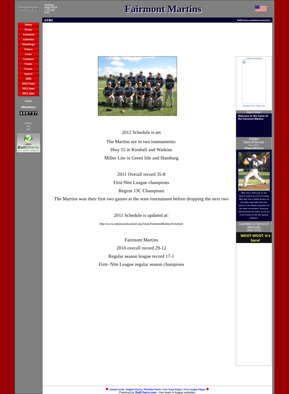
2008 (28, 78)
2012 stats (28, 93)
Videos (28, 49)
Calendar (28, 39)
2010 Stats (28, 83)
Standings (28, 44)
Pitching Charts (152, 389)
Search (28, 73)
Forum (28, 68)
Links (28, 54)
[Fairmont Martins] (254, 102)
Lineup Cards (116, 389)
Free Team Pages (172, 389)
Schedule (28, 34)
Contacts (28, 59)
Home (28, 24)
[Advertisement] (28, 221)
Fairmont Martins (254, 58)
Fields (28, 64)
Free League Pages (194, 389)
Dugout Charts (134, 389)
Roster (28, 29)
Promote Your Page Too (254, 106)
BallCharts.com (145, 392)
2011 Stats (28, 88)
